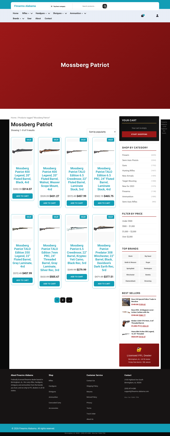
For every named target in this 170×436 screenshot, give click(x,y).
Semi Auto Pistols (139, 160)
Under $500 (127, 221)
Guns (139, 165)
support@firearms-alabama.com (136, 391)
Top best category (59, 6)
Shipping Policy (92, 386)
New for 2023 (139, 186)
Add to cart (22, 196)
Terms (89, 408)
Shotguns (57, 13)
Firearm (139, 155)
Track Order (91, 414)
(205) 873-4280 (130, 388)
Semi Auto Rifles (139, 202)
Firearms (139, 191)
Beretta (147, 275)
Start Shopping (139, 134)
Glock (130, 256)
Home (15, 13)
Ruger (148, 262)
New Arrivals (139, 176)
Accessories (53, 408)
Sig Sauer (148, 256)
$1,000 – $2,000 (129, 231)
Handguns (40, 13)
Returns (89, 392)
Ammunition (75, 13)
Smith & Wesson (130, 262)
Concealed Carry (55, 403)
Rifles (24, 13)
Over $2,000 (127, 237)
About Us (90, 419)
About (38, 18)
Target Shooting (139, 181)
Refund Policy (92, 397)
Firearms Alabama (25, 6)
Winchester (130, 275)
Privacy (89, 403)
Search (105, 6)
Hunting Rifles (139, 170)
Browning (147, 281)
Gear (29, 18)
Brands (16, 18)
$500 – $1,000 (128, 226)
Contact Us (91, 381)
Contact (48, 18)
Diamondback (130, 281)
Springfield (130, 268)
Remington (148, 268)
